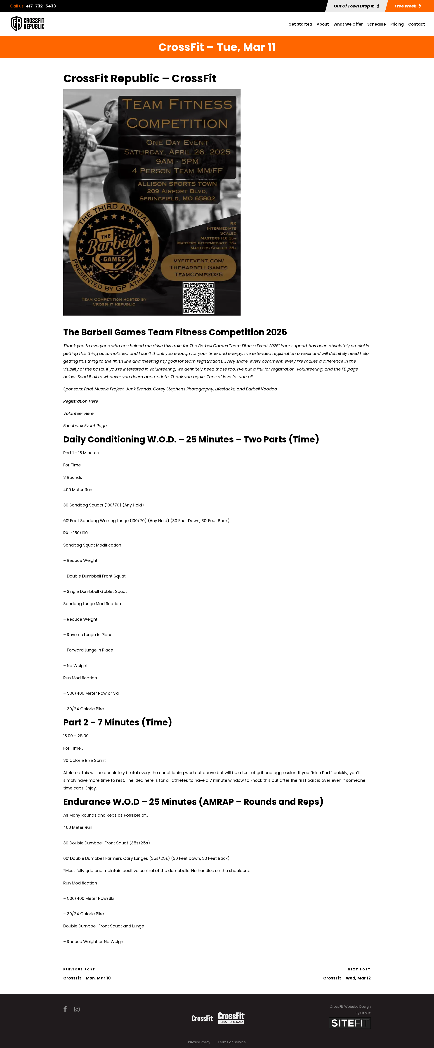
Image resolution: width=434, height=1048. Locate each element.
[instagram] (77, 1009)
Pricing (397, 24)
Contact (416, 24)
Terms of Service (232, 1042)
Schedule (376, 24)
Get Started (300, 24)
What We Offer (348, 24)
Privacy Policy (199, 1042)
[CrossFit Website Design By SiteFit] (350, 1022)
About (323, 24)
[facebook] (65, 1009)
